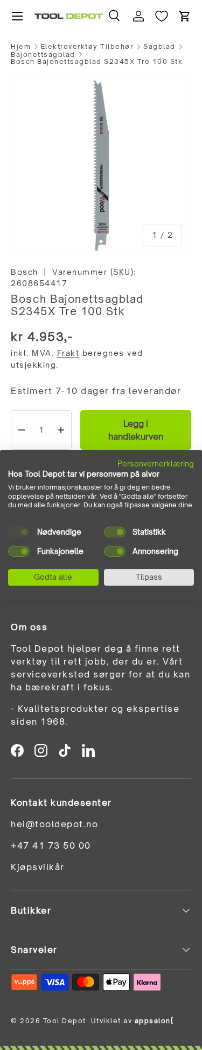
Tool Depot (64, 1021)
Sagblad (159, 46)
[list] (101, 165)
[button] (185, 16)
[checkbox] (19, 532)
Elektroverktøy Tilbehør (87, 46)
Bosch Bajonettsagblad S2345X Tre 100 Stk (97, 62)
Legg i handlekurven (135, 430)
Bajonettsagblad (43, 55)
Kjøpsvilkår (38, 867)
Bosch (24, 271)
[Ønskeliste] (162, 16)
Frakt (68, 353)
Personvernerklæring (155, 463)
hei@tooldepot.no (54, 824)
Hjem (21, 46)
